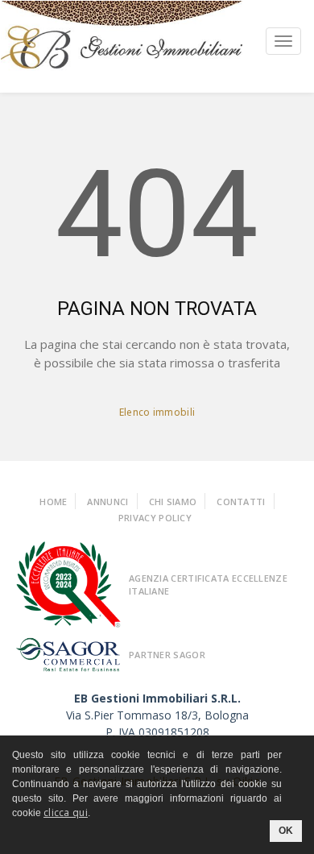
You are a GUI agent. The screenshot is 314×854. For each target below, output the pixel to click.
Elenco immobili (157, 412)
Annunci (107, 501)
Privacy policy (155, 518)
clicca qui (65, 812)
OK (286, 830)
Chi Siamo (173, 501)
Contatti (241, 501)
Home (53, 501)
